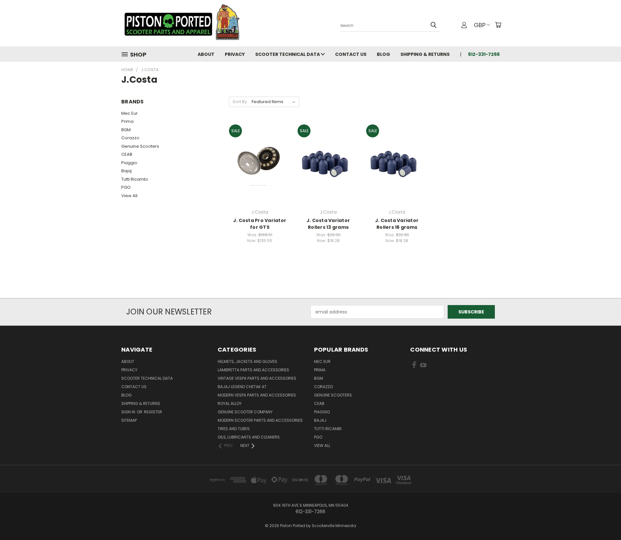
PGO (126, 187)
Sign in (128, 412)
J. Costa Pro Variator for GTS (259, 223)
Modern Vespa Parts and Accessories (257, 395)
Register (153, 412)
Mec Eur (129, 113)
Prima (127, 121)
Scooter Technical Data (288, 54)
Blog (383, 54)
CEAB (126, 154)
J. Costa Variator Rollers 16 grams (397, 223)
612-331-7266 (484, 54)
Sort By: (240, 102)
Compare (257, 162)
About (206, 54)
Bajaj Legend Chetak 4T (242, 386)
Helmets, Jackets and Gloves (247, 361)
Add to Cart (260, 174)
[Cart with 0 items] (498, 25)
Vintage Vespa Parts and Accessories (257, 378)
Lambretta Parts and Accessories (253, 370)
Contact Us (350, 54)
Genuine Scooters (140, 146)
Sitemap (129, 420)
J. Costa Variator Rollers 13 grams (328, 223)
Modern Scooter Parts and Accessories (260, 420)
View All (129, 196)
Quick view (259, 150)
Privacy (235, 54)
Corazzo (130, 138)
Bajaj (126, 171)
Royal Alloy (230, 403)
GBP (479, 25)
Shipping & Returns (425, 54)
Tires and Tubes (234, 428)
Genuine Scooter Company (245, 412)
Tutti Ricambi (134, 179)
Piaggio (129, 163)
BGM (126, 130)
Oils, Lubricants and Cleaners (249, 437)
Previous (604, 520)
